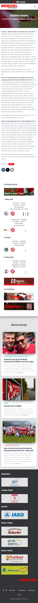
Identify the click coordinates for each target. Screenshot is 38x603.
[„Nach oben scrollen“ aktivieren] (34, 599)
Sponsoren (16, 445)
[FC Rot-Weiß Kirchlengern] (10, 6)
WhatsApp (12, 590)
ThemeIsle (25, 599)
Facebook (3, 590)
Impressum (32, 590)
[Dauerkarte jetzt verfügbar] (19, 389)
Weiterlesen (20, 372)
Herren (11, 164)
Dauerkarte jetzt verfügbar (13, 406)
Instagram (6, 590)
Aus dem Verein (8, 356)
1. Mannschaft (8, 445)
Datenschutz (22, 590)
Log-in (19, 594)
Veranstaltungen (23, 356)
